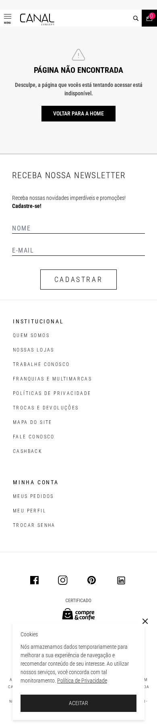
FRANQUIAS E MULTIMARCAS (52, 379)
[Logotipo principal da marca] (37, 19)
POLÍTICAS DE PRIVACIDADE (52, 393)
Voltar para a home (78, 113)
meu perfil (29, 511)
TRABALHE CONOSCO (41, 364)
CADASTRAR (78, 279)
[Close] (145, 621)
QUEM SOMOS (31, 335)
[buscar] (135, 18)
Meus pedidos (33, 496)
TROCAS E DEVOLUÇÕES (46, 408)
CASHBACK (27, 451)
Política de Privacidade (82, 680)
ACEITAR (78, 703)
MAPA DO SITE (32, 422)
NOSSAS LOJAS (33, 350)
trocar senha (34, 525)
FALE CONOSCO (34, 437)
